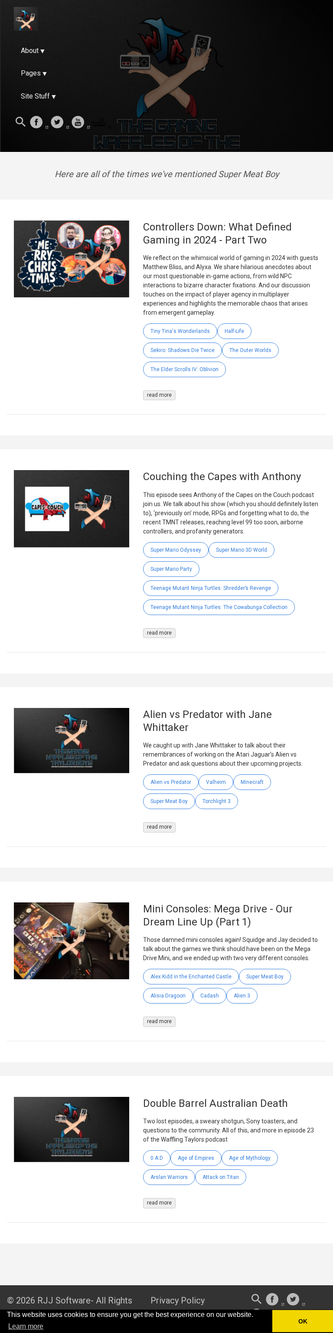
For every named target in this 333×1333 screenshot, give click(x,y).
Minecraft (252, 782)
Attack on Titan (220, 1177)
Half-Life (234, 331)
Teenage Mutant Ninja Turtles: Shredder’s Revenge (210, 588)
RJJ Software (64, 1300)
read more (159, 395)
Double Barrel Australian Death (215, 1103)
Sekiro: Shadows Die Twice (182, 350)
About (30, 50)
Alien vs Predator (170, 782)
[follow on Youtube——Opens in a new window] (80, 123)
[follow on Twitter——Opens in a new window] (59, 123)
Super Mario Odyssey (175, 550)
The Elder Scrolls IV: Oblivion (184, 369)
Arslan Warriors (169, 1177)
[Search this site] (21, 123)
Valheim (216, 782)
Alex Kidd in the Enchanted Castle (191, 977)
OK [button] (302, 1321)
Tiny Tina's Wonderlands (180, 331)
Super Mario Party (171, 569)
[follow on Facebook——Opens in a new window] (39, 123)
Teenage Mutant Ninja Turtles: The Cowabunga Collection (218, 607)
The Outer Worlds (250, 350)
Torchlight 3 (216, 801)
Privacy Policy (177, 1300)
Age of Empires (196, 1158)
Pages (31, 73)
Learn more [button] (25, 1326)
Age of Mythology (250, 1158)
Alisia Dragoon (168, 996)
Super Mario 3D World (241, 550)
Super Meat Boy (169, 801)
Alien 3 (242, 996)
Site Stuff (35, 96)
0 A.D (156, 1158)
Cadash (209, 996)
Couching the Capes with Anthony (222, 477)
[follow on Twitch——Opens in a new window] (101, 123)
